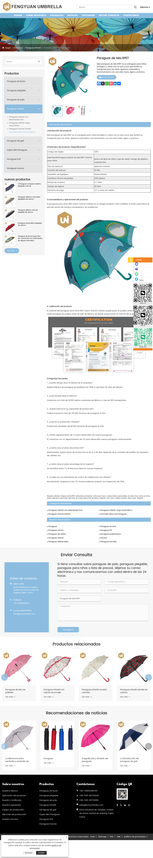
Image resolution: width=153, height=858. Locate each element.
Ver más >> (10, 696)
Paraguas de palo (16, 99)
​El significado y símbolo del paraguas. (57, 760)
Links (92, 836)
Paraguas (52, 526)
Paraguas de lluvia (16, 81)
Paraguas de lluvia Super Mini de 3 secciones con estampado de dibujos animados (30, 238)
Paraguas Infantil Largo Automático (19, 124)
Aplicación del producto (14, 795)
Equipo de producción (13, 809)
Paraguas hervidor (108, 541)
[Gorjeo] (121, 805)
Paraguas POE (14, 159)
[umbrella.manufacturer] (137, 270)
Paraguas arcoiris (108, 526)
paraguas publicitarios (110, 534)
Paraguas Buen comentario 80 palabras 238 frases (133, 760)
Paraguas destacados (58, 541)
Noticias (73, 15)
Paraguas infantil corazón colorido (56, 691)
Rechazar (28, 853)
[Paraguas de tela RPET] (57, 110)
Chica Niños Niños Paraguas (129, 691)
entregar (68, 629)
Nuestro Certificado (11, 800)
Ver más (11, 250)
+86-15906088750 (21, 603)
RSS (111, 836)
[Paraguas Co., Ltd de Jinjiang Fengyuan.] (32, 6)
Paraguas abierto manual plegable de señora (28, 211)
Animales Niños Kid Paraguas (57, 47)
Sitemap (102, 836)
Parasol (103, 538)
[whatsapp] (129, 805)
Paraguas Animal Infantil (20, 128)
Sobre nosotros (36, 15)
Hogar (18, 15)
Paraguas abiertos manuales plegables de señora (29, 198)
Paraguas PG (106, 530)
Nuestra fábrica (10, 790)
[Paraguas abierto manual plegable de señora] (10, 210)
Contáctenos (131, 15)
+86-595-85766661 (89, 795)
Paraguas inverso (15, 168)
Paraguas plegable (16, 90)
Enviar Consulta (109, 15)
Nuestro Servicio (10, 819)
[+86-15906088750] (137, 275)
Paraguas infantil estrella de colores (95, 691)
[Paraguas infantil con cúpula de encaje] (19, 668)
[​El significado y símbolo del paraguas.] (57, 737)
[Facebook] (117, 805)
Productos (57, 15)
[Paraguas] (19, 737)
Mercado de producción (14, 814)
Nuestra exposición (11, 805)
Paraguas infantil (33, 47)
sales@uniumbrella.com (24, 613)
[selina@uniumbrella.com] (137, 265)
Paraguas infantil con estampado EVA (18, 118)
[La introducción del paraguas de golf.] (95, 737)
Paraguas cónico (56, 530)
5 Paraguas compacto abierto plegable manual (29, 185)
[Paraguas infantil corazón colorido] (57, 668)
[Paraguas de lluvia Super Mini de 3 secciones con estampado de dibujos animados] (10, 236)
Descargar (88, 15)
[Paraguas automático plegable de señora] (10, 223)
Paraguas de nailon (57, 534)
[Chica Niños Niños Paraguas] (134, 668)
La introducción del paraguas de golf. (91, 760)
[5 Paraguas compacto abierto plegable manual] (10, 184)
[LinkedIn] (125, 805)
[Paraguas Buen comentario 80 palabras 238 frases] (134, 737)
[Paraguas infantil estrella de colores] (95, 668)
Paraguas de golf (15, 140)
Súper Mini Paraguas (17, 150)
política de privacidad (135, 836)
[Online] (130, 259)
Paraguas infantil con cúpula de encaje (15, 691)
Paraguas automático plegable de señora (30, 224)
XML (119, 836)
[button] (4, 677)
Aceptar (41, 853)
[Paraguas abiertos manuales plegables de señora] (10, 197)
